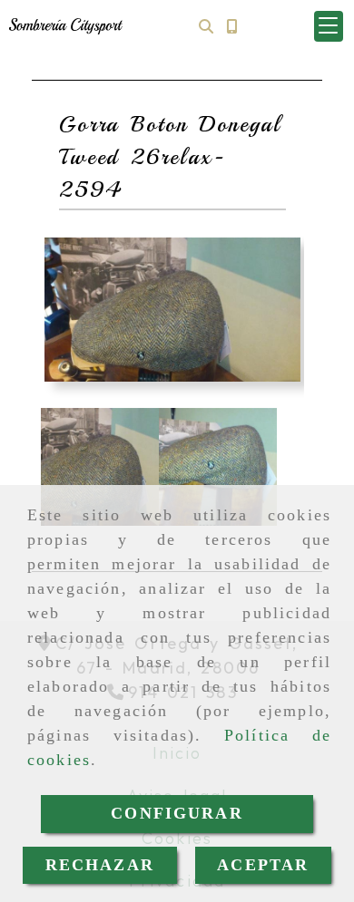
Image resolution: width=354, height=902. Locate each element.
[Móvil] (231, 25)
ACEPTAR (263, 865)
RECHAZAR (99, 865)
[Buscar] (206, 25)
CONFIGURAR (177, 813)
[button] (328, 26)
